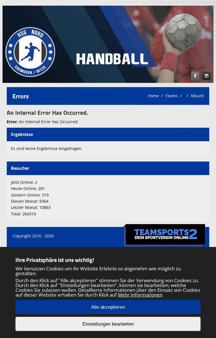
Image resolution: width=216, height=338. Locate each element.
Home (153, 95)
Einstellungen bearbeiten (108, 324)
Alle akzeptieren (108, 307)
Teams (171, 95)
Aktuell (197, 95)
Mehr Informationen (140, 294)
